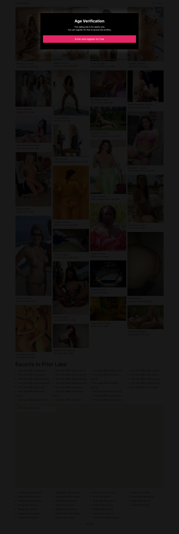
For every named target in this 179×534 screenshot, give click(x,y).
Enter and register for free (89, 39)
